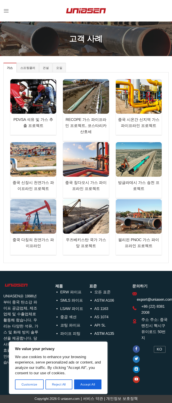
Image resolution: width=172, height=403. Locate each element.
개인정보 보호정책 (122, 398)
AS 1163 (101, 309)
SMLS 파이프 (71, 300)
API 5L (99, 325)
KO (159, 349)
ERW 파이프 (71, 292)
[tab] (10, 68)
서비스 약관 (93, 398)
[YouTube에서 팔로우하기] (136, 379)
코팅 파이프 (70, 325)
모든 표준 (102, 292)
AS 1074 (101, 317)
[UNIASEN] (86, 10)
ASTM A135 (104, 333)
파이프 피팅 (70, 333)
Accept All (87, 384)
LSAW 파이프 (71, 309)
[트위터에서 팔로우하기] (136, 359)
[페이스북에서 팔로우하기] (136, 349)
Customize (29, 384)
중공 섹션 (68, 317)
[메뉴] (6, 11)
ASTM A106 (104, 300)
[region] (58, 368)
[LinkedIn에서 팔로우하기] (136, 369)
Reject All (59, 384)
